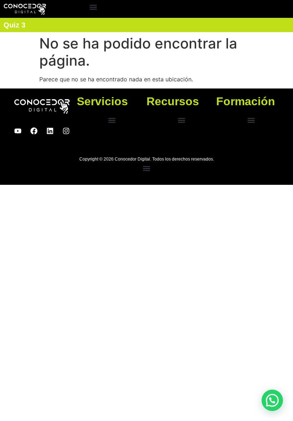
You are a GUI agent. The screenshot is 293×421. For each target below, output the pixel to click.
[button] (93, 7)
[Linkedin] (50, 131)
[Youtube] (18, 131)
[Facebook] (34, 131)
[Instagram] (66, 131)
